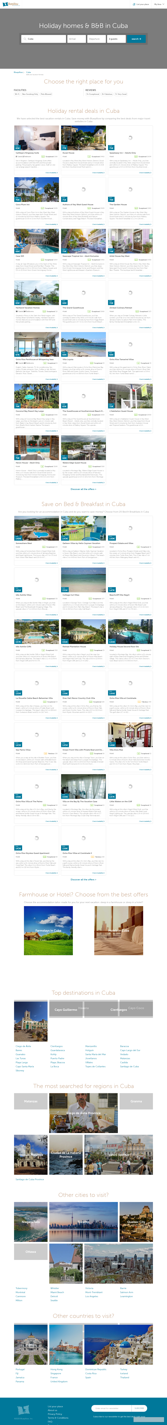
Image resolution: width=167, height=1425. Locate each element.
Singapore (55, 1373)
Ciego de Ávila (23, 1046)
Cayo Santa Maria (25, 1066)
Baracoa (124, 1046)
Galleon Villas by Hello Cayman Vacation (81, 543)
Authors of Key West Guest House (78, 204)
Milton (19, 1300)
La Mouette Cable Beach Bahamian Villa (34, 698)
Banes (19, 1050)
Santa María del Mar (95, 1054)
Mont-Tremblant (93, 1292)
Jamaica (20, 1377)
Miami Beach (57, 1292)
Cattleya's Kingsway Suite (27, 153)
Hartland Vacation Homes (28, 308)
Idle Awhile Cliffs (23, 646)
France (54, 1377)
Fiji (17, 1373)
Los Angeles (91, 1296)
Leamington (126, 1296)
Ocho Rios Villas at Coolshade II (77, 853)
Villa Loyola (68, 359)
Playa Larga (22, 1062)
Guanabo (20, 1054)
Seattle (54, 1300)
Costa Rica (90, 1373)
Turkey (123, 1369)
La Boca (54, 1066)
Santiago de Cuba (129, 1066)
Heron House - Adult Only (28, 463)
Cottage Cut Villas (71, 595)
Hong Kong (56, 1369)
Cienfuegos (56, 1046)
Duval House (68, 153)
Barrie (123, 1288)
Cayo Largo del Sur (130, 1050)
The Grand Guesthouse (73, 308)
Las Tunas (21, 1058)
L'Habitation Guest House (121, 411)
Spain (88, 1377)
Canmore (21, 1296)
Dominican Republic (95, 1369)
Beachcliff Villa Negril (119, 595)
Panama (20, 1381)
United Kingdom (58, 1381)
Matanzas (125, 1058)
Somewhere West (24, 543)
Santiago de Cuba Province (30, 1179)
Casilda (124, 1062)
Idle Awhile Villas (23, 595)
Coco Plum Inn (23, 204)
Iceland (124, 1373)
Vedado (124, 1054)
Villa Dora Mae (116, 750)
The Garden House (118, 204)
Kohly (53, 1054)
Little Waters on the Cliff (121, 801)
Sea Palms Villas (23, 750)
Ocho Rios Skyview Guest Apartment (32, 853)
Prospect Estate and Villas (121, 543)
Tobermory (21, 1288)
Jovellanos (91, 1058)
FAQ (50, 1421)
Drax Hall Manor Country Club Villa (79, 698)
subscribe (139, 1408)
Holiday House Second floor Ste (124, 646)
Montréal (20, 1292)
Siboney (20, 1070)
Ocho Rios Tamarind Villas (122, 359)
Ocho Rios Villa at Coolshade (123, 698)
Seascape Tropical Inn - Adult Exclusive (81, 256)
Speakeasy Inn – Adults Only (123, 153)
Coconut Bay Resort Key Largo (30, 411)
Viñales (89, 1062)
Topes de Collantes (95, 1066)
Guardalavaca (57, 1050)
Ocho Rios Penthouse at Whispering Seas (35, 359)
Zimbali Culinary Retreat (121, 308)
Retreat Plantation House (74, 646)
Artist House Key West (119, 256)
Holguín (89, 1050)
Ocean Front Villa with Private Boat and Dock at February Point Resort (95, 750)
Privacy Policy (55, 1414)
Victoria (89, 1288)
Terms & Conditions (58, 1417)
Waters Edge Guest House (74, 463)
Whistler (54, 1288)
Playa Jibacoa (57, 1062)
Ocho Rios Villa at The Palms (29, 801)
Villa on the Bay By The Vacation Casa (80, 801)
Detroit (54, 1296)
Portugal (20, 1369)
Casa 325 (20, 256)
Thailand (124, 1377)
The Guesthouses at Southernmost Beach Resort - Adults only (91, 411)
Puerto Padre (57, 1058)
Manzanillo (91, 1046)
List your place (55, 1406)
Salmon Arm (126, 1292)
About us (52, 1410)
